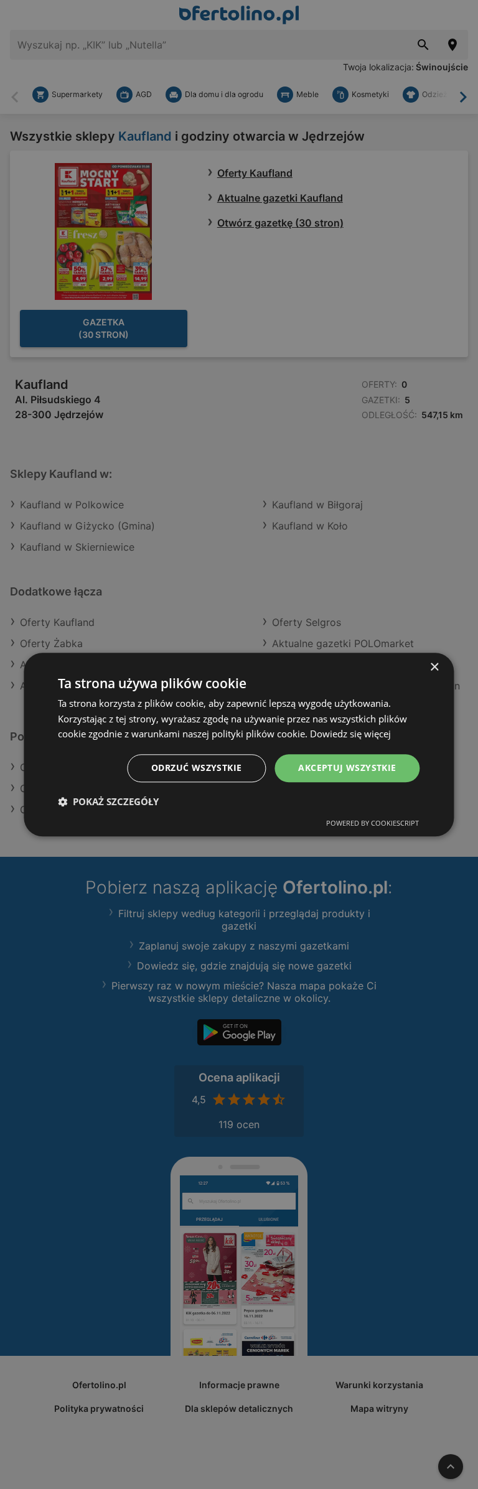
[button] (108, 801)
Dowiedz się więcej (350, 734)
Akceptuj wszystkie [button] (347, 767)
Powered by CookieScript (372, 823)
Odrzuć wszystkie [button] (196, 767)
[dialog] (239, 744)
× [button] (434, 667)
